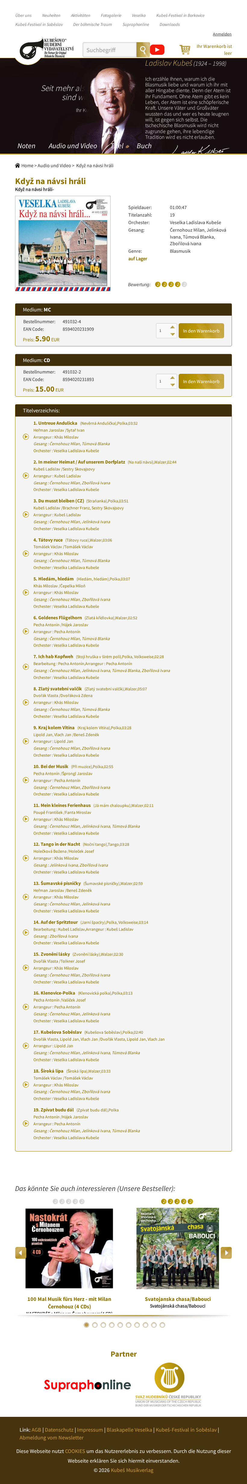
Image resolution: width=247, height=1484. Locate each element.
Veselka (139, 15)
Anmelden (222, 34)
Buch (144, 145)
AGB (36, 1429)
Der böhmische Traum (92, 24)
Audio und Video (73, 145)
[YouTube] (157, 49)
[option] (69, 1253)
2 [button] (95, 1325)
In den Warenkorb (201, 331)
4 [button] (112, 1325)
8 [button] (145, 1325)
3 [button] (103, 1325)
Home (27, 165)
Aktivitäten (80, 15)
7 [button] (137, 1325)
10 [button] (162, 1325)
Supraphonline (136, 24)
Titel (117, 145)
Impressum (90, 1429)
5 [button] (120, 1325)
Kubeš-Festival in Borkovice (180, 15)
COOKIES (75, 1451)
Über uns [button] (23, 15)
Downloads (170, 24)
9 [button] (154, 1325)
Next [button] (226, 1253)
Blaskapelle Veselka (129, 1429)
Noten (26, 145)
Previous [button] (21, 1253)
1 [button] (86, 1325)
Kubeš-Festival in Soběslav (39, 24)
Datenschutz (59, 1429)
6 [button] (128, 1325)
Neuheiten (51, 15)
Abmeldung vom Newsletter (51, 1437)
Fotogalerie (111, 15)
